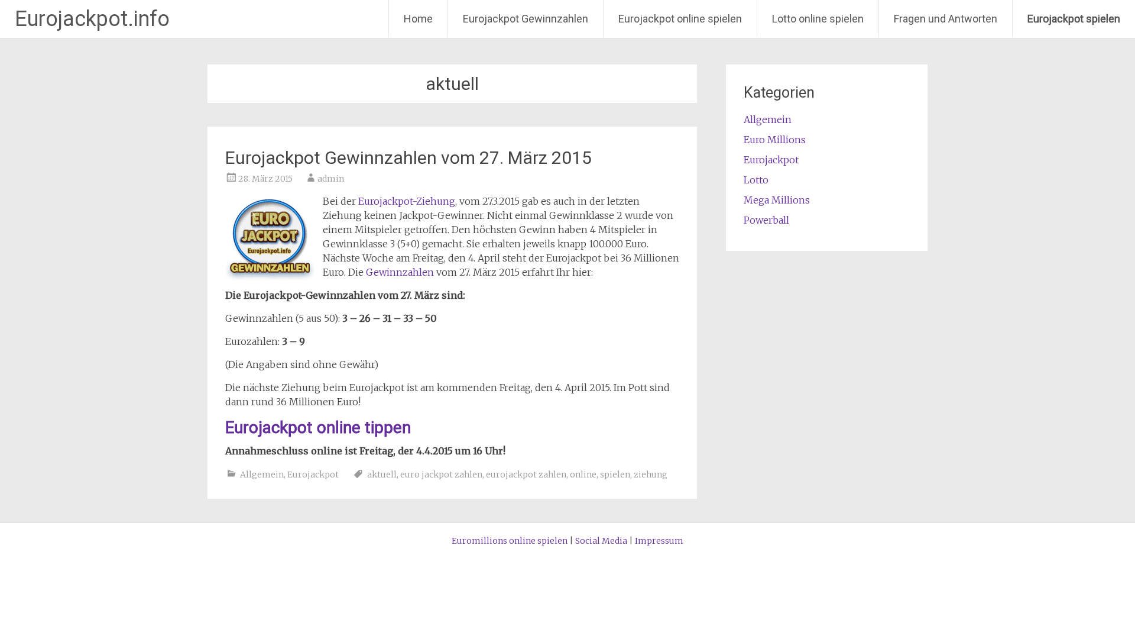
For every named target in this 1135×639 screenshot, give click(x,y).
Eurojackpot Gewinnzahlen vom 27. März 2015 (408, 157)
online (583, 474)
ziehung (650, 474)
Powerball (766, 220)
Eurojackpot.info (92, 19)
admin (330, 178)
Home (418, 18)
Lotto (756, 180)
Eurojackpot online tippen (318, 427)
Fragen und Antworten (945, 18)
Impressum (659, 540)
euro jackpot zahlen (441, 474)
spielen (615, 474)
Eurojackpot (313, 474)
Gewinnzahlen (400, 272)
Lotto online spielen (818, 18)
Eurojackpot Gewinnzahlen (525, 18)
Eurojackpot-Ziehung (406, 201)
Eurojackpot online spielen (680, 18)
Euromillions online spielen (510, 540)
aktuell (382, 474)
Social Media (601, 540)
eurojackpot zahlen (526, 474)
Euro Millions (775, 140)
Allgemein (262, 474)
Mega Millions (777, 200)
